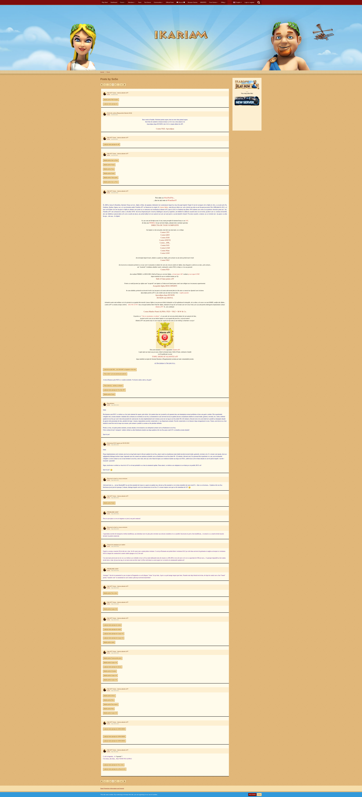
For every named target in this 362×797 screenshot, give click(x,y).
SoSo (108, 94)
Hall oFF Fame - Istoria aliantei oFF (117, 93)
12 (121, 84)
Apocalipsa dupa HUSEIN (165, 295)
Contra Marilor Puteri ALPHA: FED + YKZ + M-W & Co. (165, 312)
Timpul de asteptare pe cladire (116, 544)
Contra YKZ (164, 260)
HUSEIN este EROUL (165, 298)
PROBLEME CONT (112, 512)
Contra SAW (165, 253)
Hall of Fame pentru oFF (165, 279)
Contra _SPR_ (165, 243)
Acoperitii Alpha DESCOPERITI (165, 286)
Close (259, 794)
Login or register (249, 2)
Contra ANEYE (165, 240)
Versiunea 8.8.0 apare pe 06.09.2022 (118, 443)
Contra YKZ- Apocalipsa (165, 129)
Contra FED (165, 270)
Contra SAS (165, 245)
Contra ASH (165, 238)
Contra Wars (165, 251)
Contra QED (165, 235)
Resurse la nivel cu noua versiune (117, 478)
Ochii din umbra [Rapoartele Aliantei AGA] (119, 113)
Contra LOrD (165, 248)
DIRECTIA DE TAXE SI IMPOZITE (165, 225)
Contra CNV (165, 232)
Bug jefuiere (110, 403)
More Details (252, 794)
